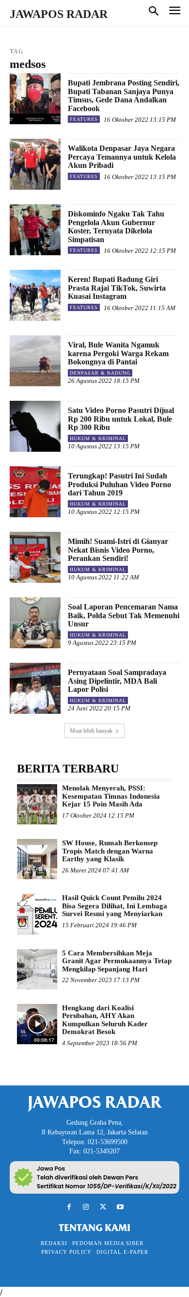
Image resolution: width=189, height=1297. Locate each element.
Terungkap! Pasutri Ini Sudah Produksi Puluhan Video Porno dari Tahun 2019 (119, 484)
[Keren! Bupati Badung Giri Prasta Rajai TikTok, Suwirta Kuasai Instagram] (35, 295)
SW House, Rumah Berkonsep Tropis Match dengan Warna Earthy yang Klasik (110, 851)
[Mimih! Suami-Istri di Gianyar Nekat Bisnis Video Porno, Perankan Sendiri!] (35, 557)
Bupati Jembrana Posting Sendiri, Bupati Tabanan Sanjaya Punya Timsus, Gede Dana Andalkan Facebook (123, 96)
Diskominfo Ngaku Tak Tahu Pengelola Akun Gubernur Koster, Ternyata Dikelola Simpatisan (116, 227)
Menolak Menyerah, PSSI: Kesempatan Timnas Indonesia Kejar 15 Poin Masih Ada (111, 796)
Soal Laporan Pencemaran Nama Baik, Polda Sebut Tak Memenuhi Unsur (123, 615)
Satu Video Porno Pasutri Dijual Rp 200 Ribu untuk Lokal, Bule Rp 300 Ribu (121, 418)
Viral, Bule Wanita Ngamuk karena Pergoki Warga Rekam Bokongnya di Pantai (118, 353)
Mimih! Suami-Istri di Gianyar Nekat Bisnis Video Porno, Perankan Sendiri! (118, 549)
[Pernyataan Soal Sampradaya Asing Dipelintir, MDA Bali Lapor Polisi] (35, 688)
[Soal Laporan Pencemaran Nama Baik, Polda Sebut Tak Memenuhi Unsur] (35, 622)
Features (84, 119)
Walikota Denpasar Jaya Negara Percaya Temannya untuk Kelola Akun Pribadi (122, 156)
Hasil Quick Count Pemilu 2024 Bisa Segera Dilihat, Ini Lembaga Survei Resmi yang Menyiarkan (114, 906)
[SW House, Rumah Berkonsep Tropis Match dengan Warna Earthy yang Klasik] (37, 859)
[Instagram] (86, 1207)
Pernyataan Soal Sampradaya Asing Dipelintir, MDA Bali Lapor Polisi (117, 680)
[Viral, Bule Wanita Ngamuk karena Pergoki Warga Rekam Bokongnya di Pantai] (35, 360)
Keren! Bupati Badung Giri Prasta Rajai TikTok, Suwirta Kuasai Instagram (117, 287)
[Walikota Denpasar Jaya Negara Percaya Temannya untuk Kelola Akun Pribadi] (35, 164)
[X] (103, 1207)
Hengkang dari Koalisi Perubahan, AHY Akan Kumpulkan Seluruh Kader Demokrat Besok (105, 1020)
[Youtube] (120, 1207)
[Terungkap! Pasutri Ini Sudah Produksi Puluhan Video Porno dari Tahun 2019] (35, 491)
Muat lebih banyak (91, 730)
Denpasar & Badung (100, 373)
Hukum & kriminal (98, 438)
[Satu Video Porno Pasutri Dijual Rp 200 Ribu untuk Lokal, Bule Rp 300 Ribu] (35, 426)
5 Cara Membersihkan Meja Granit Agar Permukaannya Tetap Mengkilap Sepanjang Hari (117, 961)
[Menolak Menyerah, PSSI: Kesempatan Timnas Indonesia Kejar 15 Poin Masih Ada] (37, 804)
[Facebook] (69, 1207)
